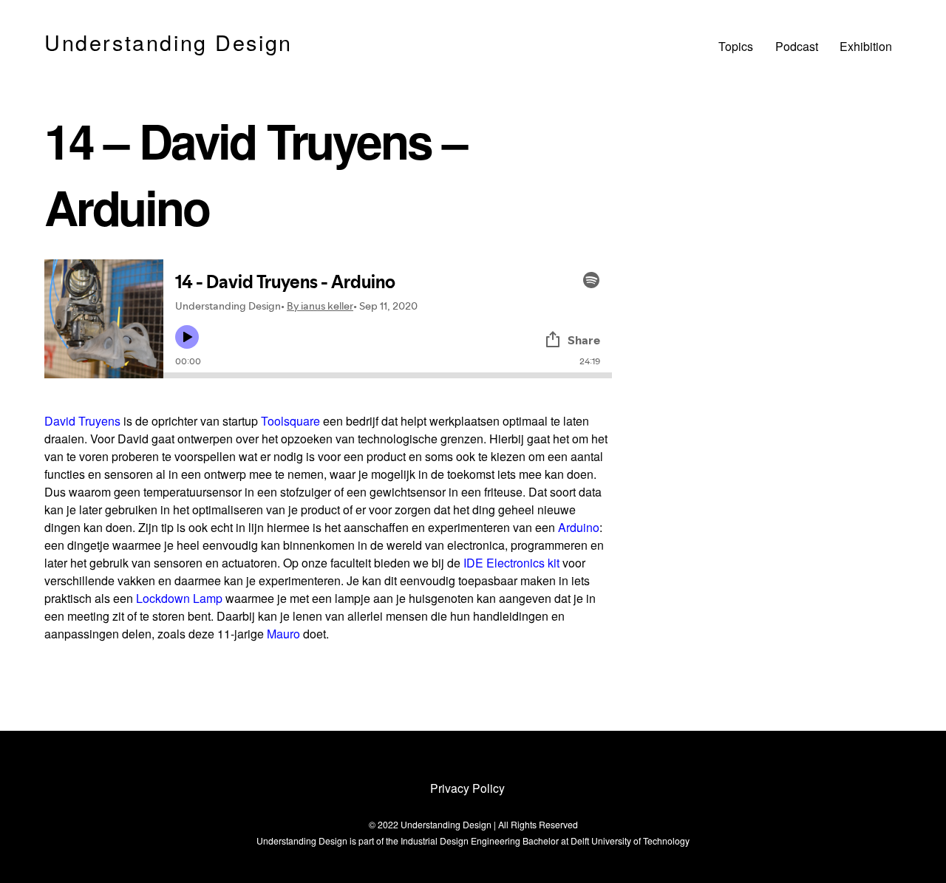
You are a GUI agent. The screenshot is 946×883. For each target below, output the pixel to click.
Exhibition (866, 46)
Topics (735, 46)
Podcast (796, 46)
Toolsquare (290, 420)
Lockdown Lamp (179, 598)
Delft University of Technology (630, 840)
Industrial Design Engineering (460, 840)
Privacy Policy (467, 788)
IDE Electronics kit (511, 562)
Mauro (283, 633)
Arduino (578, 527)
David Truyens (82, 420)
